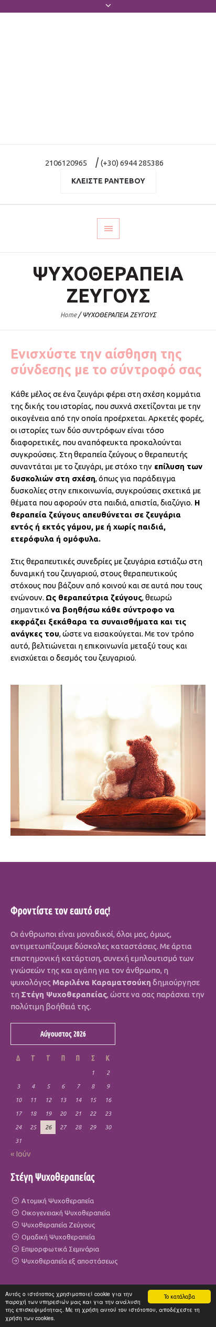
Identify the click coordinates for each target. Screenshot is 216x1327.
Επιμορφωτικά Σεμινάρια (59, 1249)
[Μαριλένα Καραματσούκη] (108, 78)
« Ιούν (20, 1153)
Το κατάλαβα (179, 1296)
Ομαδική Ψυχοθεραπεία (57, 1236)
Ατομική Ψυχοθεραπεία (57, 1200)
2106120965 (66, 162)
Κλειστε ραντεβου (108, 181)
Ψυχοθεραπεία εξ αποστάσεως (68, 1261)
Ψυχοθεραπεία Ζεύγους (57, 1224)
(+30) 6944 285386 (132, 162)
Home (68, 314)
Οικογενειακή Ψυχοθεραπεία (65, 1212)
